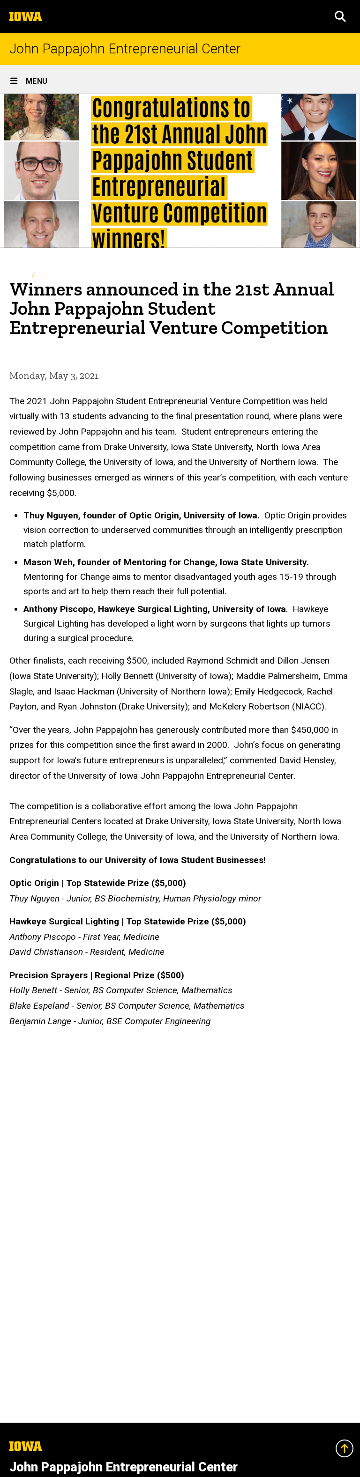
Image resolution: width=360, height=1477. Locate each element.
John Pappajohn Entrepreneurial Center (125, 49)
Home (17, 274)
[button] (340, 16)
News (46, 274)
